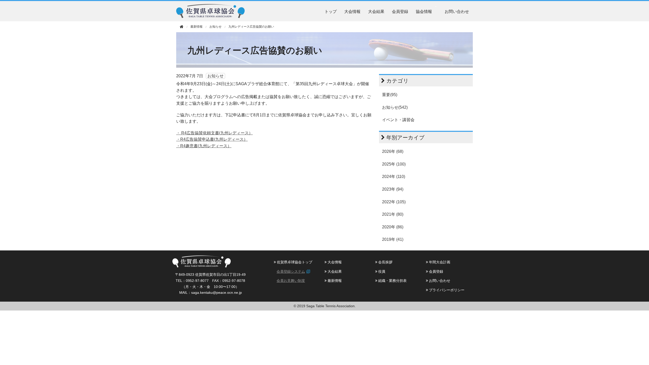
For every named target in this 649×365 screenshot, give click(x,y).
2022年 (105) (394, 202)
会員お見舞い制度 (291, 281)
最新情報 (334, 281)
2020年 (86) (392, 227)
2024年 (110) (393, 176)
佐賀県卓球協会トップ (294, 262)
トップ (330, 11)
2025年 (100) (394, 164)
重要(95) (389, 95)
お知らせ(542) (395, 107)
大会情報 (352, 11)
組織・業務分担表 (392, 281)
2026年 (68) (392, 151)
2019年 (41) (392, 239)
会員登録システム (291, 271)
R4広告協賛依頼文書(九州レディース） (217, 133)
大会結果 (376, 11)
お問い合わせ (457, 11)
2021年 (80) (392, 214)
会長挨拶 (384, 262)
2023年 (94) (392, 189)
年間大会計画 (439, 262)
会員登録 (400, 11)
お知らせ (215, 26)
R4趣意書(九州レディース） (205, 146)
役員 (381, 271)
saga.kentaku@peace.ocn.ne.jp (216, 292)
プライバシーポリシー (446, 290)
